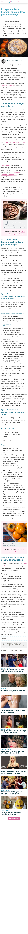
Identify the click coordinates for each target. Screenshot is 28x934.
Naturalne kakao (6, 165)
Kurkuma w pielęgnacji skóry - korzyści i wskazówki (11, 813)
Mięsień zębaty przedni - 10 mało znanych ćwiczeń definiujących (12, 670)
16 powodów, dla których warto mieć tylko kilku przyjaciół (12, 793)
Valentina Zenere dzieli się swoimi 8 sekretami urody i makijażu (13, 772)
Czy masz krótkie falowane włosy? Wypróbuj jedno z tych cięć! (13, 752)
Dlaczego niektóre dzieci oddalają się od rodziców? (13, 691)
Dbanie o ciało (5, 810)
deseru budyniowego (7, 85)
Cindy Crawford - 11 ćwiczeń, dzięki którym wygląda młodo (13, 732)
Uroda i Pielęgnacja (6, 708)
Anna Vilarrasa (14, 62)
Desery (8, 5)
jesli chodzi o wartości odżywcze (15, 142)
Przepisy (3, 5)
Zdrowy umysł (5, 790)
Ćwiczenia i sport (5, 668)
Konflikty (3, 688)
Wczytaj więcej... (14, 818)
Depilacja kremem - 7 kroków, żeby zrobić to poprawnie (13, 711)
